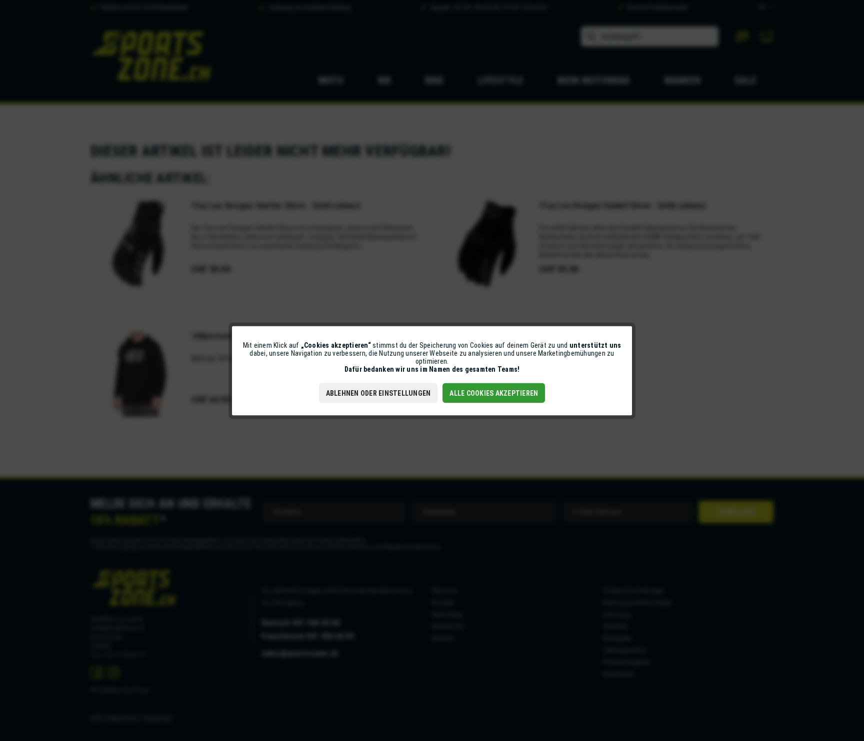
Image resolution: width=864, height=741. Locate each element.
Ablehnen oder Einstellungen (378, 393)
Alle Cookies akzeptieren (494, 393)
